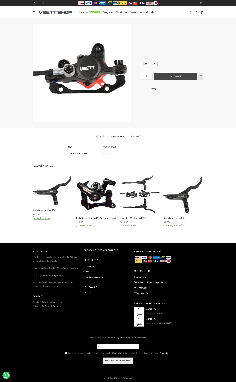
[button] (140, 208)
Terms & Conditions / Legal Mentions (151, 282)
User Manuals (140, 287)
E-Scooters (88, 12)
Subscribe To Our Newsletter (118, 360)
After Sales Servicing (93, 277)
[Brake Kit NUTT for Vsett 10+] (140, 194)
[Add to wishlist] (200, 76)
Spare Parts (151, 29)
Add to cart (175, 76)
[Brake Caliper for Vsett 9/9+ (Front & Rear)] (96, 194)
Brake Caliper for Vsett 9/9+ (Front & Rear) (96, 218)
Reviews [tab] (135, 136)
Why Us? (144, 12)
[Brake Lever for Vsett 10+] (53, 190)
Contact (133, 12)
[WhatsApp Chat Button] (6, 375)
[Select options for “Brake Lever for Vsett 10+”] (52, 200)
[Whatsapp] (44, 3)
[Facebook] (34, 3)
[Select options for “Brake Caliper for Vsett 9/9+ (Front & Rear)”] (96, 208)
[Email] (39, 3)
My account (88, 266)
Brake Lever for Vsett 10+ (44, 210)
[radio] (144, 64)
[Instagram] (90, 293)
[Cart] (201, 12)
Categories (108, 12)
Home (142, 29)
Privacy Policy (140, 277)
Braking (160, 29)
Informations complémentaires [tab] (111, 136)
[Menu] (34, 12)
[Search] (196, 12)
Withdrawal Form (142, 293)
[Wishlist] (201, 3)
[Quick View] (58, 200)
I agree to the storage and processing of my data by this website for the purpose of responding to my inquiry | (119, 353)
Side (142, 57)
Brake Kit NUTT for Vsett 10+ (133, 218)
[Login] (190, 12)
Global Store (121, 12)
